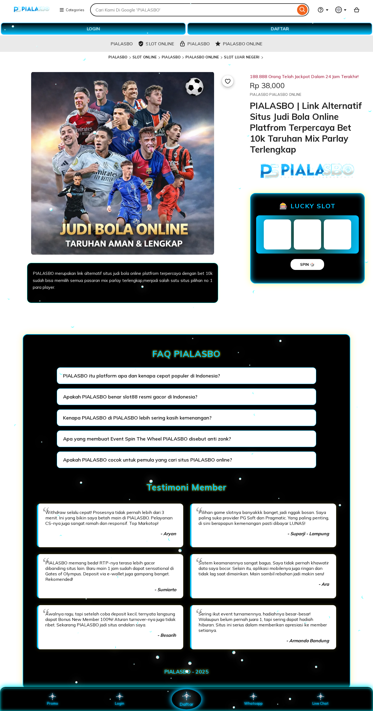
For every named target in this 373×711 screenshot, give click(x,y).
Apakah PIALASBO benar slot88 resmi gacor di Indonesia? (130, 397)
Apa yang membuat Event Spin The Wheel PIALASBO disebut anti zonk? (147, 439)
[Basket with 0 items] (356, 9)
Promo (52, 703)
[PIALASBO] (32, 13)
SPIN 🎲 (307, 264)
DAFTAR (280, 28)
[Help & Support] (323, 9)
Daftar (186, 704)
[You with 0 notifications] (341, 9)
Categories (75, 10)
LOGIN (93, 28)
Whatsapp (253, 703)
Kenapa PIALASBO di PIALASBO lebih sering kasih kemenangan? (137, 418)
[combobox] (193, 9)
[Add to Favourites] (227, 81)
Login (119, 703)
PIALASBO (117, 57)
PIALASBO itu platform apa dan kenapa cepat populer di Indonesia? (141, 376)
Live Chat (320, 703)
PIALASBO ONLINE (202, 57)
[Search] (302, 9)
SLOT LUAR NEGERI (241, 57)
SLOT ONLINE (144, 57)
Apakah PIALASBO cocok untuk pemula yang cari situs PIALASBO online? (147, 460)
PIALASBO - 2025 (186, 671)
